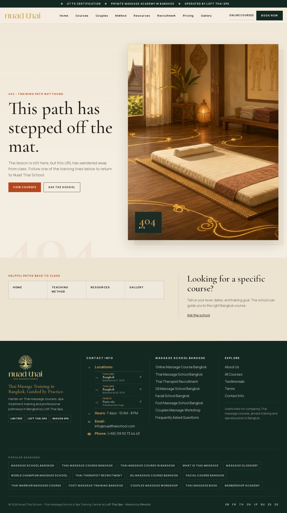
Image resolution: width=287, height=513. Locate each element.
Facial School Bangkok (172, 395)
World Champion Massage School (39, 475)
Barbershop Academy (242, 485)
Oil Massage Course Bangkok (154, 475)
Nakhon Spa (61, 418)
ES (270, 504)
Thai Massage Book (201, 485)
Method (120, 15)
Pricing (188, 15)
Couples (102, 15)
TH (241, 504)
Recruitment (166, 15)
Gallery (206, 15)
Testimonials (235, 381)
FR (234, 504)
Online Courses (241, 15)
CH (249, 504)
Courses (81, 15)
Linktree (16, 418)
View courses (24, 187)
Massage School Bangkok (32, 465)
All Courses (233, 374)
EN (227, 504)
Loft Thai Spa (37, 418)
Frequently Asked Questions (177, 417)
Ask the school (61, 187)
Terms (230, 388)
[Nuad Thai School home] (23, 15)
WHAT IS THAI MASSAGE (201, 465)
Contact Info (234, 395)
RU (263, 504)
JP (256, 504)
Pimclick (145, 504)
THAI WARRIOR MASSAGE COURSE (36, 485)
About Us (232, 367)
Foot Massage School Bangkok (179, 403)
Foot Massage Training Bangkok (96, 485)
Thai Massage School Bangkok (179, 374)
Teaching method (60, 289)
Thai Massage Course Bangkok (87, 465)
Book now (269, 15)
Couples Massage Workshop (177, 410)
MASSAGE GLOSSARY (242, 465)
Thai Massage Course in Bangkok (147, 465)
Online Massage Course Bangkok (181, 367)
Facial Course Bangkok (205, 475)
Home (64, 15)
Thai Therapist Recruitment (176, 381)
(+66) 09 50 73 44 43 (124, 433)
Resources (142, 15)
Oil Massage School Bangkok (177, 388)
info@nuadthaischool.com (115, 426)
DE (277, 504)
